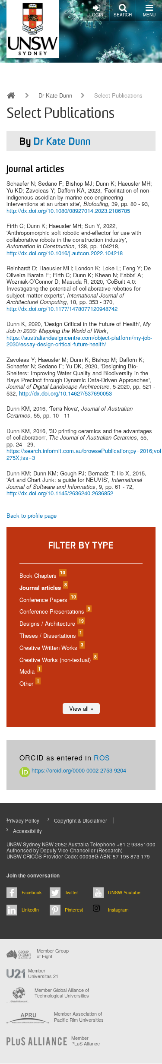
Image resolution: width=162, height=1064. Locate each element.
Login (96, 15)
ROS (102, 758)
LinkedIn (30, 909)
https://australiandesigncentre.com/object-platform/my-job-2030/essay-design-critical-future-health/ (79, 340)
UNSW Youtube (124, 892)
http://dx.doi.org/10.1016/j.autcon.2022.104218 (64, 253)
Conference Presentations (54, 611)
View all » (81, 708)
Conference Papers (47, 599)
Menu (149, 15)
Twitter (71, 892)
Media (29, 671)
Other (28, 683)
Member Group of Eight (53, 953)
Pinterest (74, 909)
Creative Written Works (51, 647)
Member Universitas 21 (43, 973)
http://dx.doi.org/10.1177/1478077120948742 (62, 308)
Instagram (118, 909)
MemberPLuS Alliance (85, 1040)
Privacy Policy (22, 820)
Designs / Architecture (51, 623)
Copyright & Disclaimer (80, 820)
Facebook (31, 892)
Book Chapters (41, 575)
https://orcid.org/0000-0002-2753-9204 (78, 770)
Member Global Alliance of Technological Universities (62, 993)
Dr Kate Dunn (55, 95)
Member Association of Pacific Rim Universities (79, 1017)
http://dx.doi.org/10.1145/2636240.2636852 (59, 493)
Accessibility (27, 831)
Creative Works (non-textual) (57, 660)
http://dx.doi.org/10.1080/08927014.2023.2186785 (68, 210)
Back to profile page (31, 515)
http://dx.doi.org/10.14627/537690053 (65, 393)
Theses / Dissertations (50, 635)
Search (123, 15)
